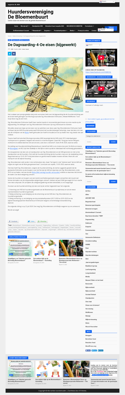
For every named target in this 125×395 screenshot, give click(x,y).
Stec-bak (88, 302)
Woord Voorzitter (91, 327)
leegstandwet (64, 227)
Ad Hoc (87, 191)
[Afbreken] (112, 96)
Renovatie (89, 284)
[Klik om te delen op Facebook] (14, 53)
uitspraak (44, 229)
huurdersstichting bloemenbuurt (17, 227)
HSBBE (87, 244)
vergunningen (52, 229)
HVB (12, 49)
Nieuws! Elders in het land (94, 280)
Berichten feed (90, 339)
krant (39, 227)
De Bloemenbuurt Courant (21, 30)
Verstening (89, 309)
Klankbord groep (91, 266)
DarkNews (71, 391)
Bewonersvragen (91, 209)
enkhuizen (55, 225)
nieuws (72, 227)
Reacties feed (90, 342)
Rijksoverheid (90, 291)
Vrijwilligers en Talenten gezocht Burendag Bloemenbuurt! (20, 248)
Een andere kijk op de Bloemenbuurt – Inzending (45, 248)
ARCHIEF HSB (90, 198)
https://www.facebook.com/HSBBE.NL (98, 72)
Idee (86, 259)
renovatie (78, 227)
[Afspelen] (88, 96)
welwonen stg (61, 229)
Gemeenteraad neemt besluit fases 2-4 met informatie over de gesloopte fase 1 (104, 369)
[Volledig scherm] (115, 96)
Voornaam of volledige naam (94, 105)
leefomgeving (55, 227)
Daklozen (88, 223)
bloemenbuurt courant (28, 225)
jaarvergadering (32, 227)
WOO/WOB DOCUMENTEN (74, 26)
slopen (15, 229)
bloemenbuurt (17, 225)
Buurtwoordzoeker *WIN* (94, 216)
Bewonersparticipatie (92, 205)
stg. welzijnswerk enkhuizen (32, 229)
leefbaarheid (46, 227)
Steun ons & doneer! (92, 305)
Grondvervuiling (91, 241)
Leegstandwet (90, 273)
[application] (101, 89)
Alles (9, 40)
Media (87, 277)
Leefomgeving (90, 269)
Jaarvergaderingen (92, 262)
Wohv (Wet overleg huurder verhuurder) (46, 172)
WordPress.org (90, 346)
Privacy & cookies (83, 30)
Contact (94, 30)
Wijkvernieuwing (25, 40)
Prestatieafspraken (60, 30)
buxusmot (39, 225)
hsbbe (67, 225)
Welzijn (87, 316)
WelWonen (89, 312)
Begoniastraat (90, 202)
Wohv (27, 132)
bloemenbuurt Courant (93, 212)
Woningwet (14, 148)
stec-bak (20, 229)
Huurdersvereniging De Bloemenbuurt (30, 14)
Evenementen (90, 230)
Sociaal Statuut (90, 294)
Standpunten (89, 298)
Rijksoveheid (89, 287)
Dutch (103, 30)
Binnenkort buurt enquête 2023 (54, 26)
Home (16, 26)
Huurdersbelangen (91, 255)
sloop (10, 229)
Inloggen (88, 335)
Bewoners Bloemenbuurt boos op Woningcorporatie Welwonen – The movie (71, 248)
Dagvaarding (15, 40)
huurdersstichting (75, 225)
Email (87, 112)
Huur (87, 248)
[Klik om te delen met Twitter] (10, 53)
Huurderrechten (91, 252)
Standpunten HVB (37, 26)
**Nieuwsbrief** (36, 30)
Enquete (61, 225)
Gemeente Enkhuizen (92, 237)
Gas (86, 234)
